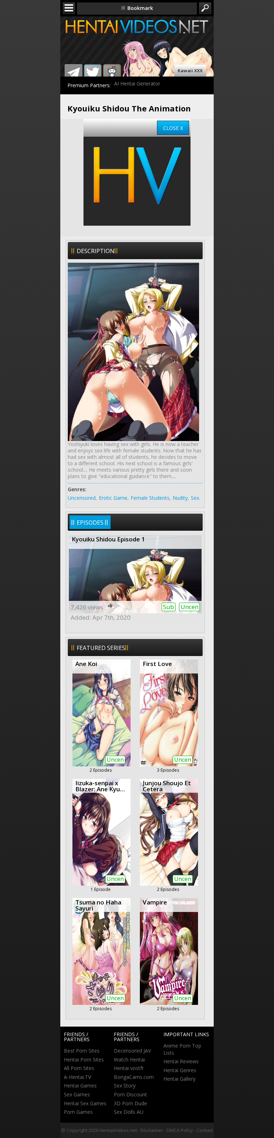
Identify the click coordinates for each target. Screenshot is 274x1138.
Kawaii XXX (190, 70)
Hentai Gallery (179, 1078)
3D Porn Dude (130, 1103)
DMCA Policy (180, 1130)
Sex (195, 497)
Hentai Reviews (181, 1061)
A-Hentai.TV (77, 1077)
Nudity (180, 497)
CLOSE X (173, 128)
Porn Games (78, 1111)
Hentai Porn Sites (84, 1059)
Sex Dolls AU (128, 1111)
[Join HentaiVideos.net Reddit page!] (112, 73)
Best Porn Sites (82, 1050)
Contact (205, 1130)
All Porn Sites (79, 1068)
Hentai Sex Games (85, 1103)
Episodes (90, 522)
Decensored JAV (132, 1050)
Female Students (150, 497)
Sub (168, 607)
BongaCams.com (134, 1077)
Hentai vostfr (129, 1068)
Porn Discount (130, 1094)
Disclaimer (152, 1130)
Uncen (189, 607)
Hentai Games (80, 1085)
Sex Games (77, 1094)
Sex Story (125, 1085)
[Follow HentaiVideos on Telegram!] (73, 73)
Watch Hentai (129, 1059)
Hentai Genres (179, 1070)
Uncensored (82, 497)
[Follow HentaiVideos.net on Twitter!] (93, 73)
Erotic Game (113, 497)
